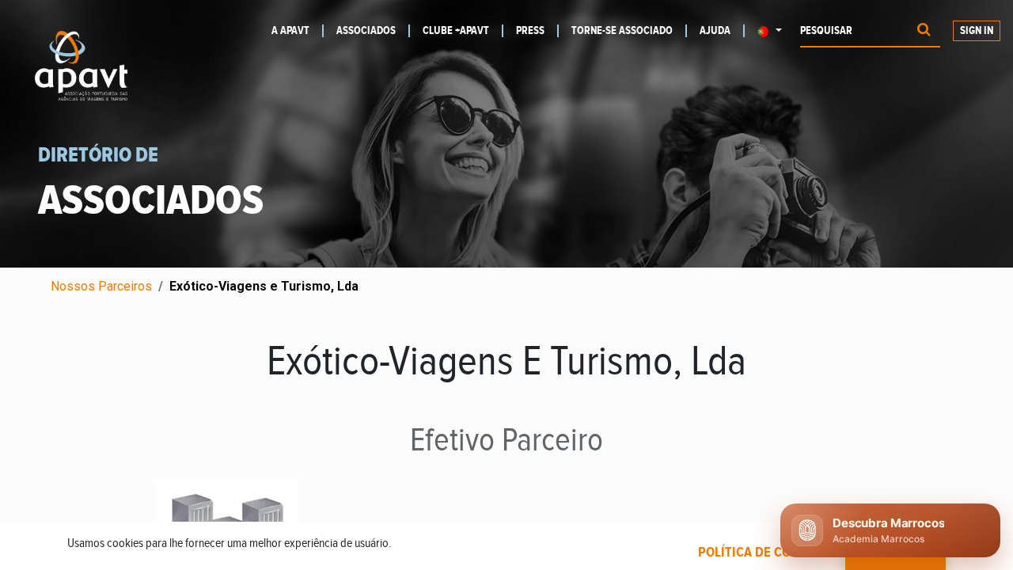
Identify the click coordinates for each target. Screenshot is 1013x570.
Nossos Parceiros (101, 286)
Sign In (976, 31)
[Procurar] (924, 31)
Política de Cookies (761, 552)
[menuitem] (297, 30)
